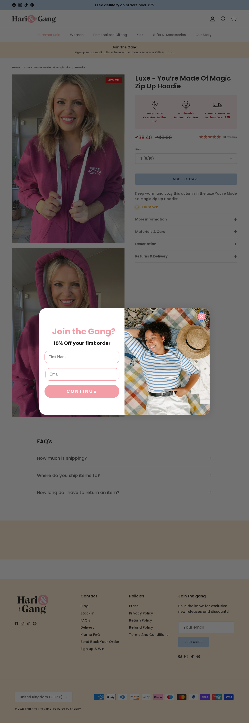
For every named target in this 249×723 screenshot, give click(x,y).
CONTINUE (82, 391)
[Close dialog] (201, 316)
